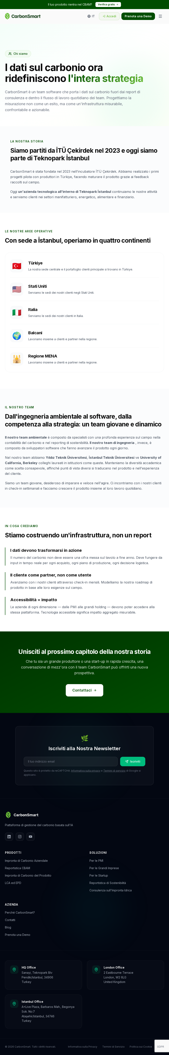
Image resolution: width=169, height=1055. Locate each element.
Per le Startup (98, 875)
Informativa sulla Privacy (82, 1046)
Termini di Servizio (113, 1046)
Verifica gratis (106, 4)
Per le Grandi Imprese (104, 868)
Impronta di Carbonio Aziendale (26, 860)
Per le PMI (96, 860)
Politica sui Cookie (141, 1046)
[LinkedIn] (9, 837)
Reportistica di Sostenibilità (107, 883)
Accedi (111, 16)
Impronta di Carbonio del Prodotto (28, 875)
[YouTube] (30, 837)
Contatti (10, 920)
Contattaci (82, 690)
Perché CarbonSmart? (20, 912)
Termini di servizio (114, 770)
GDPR (160, 1046)
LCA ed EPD (13, 883)
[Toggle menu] (160, 16)
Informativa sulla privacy (85, 770)
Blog (8, 927)
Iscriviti (135, 761)
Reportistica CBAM (17, 868)
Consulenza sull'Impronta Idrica (110, 890)
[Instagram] (20, 837)
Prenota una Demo (138, 16)
